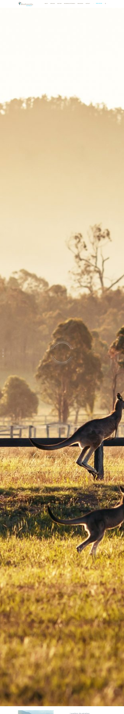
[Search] (105, 3)
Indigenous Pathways (69, 3)
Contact (88, 3)
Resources (80, 3)
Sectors (59, 3)
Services (52, 3)
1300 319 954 (99, 3)
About (46, 3)
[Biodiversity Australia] (26, 4)
